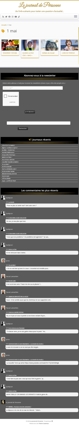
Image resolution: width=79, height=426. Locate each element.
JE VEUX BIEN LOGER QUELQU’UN (17, 218)
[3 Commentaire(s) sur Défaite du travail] (57, 43)
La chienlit (11, 202)
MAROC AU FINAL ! (7, 157)
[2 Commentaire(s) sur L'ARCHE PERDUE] (77, 43)
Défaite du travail (48, 53)
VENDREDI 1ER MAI (10, 53)
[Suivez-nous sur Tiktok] (19, 16)
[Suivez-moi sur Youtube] (16, 16)
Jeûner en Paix (12, 249)
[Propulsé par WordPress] (52, 420)
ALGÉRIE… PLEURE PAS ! (8, 150)
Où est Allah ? (5, 164)
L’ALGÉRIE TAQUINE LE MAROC (10, 162)
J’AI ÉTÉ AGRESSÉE (7, 166)
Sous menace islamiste (8, 159)
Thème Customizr (44, 423)
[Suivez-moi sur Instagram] (13, 16)
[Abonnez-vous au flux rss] (3, 16)
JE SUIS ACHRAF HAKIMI (8, 171)
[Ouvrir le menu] (75, 16)
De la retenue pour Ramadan (16, 328)
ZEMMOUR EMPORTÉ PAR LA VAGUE (18, 296)
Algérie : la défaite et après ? (9, 147)
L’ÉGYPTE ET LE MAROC (8, 145)
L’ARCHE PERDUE (68, 53)
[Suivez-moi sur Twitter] (7, 16)
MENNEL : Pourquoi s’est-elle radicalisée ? (19, 406)
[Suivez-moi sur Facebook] (10, 16)
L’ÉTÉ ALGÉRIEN (6, 178)
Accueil (3, 25)
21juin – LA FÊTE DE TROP (9, 181)
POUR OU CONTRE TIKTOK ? (16, 312)
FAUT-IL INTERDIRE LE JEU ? (9, 169)
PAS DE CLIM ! (5, 176)
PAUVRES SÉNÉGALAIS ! (8, 152)
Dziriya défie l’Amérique (8, 155)
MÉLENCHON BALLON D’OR (9, 174)
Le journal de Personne (36, 421)
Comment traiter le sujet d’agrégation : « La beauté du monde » (26, 344)
